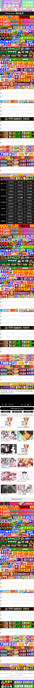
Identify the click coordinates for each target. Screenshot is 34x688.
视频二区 (3, 189)
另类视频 (29, 191)
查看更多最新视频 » (17, 499)
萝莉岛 (29, 210)
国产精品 (11, 182)
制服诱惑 (29, 216)
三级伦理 (11, 188)
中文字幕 (20, 188)
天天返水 (29, 204)
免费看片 (3, 221)
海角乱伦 (20, 216)
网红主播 (20, 182)
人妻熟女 (11, 191)
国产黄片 (11, 213)
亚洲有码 (11, 185)
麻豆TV (20, 207)
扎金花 (20, 204)
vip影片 (5, 411)
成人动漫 (29, 185)
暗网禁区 (11, 216)
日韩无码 (29, 222)
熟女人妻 (20, 213)
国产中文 (11, 219)
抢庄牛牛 (20, 200)
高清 (22, 404)
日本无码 (29, 182)
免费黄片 (29, 213)
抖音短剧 (11, 207)
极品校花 (11, 222)
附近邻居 (11, 194)
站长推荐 (3, 196)
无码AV (3, 208)
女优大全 (20, 210)
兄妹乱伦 (20, 219)
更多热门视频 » (29, 415)
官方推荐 (3, 202)
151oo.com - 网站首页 (14, 13)
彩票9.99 (10, 204)
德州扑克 (29, 200)
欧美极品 (20, 185)
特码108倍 (17, 411)
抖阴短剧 (20, 222)
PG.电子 (28, 411)
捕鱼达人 (11, 200)
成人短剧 (29, 219)
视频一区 (3, 183)
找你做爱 (29, 194)
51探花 (29, 207)
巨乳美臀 (29, 188)
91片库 (11, 210)
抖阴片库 (3, 214)
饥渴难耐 (20, 194)
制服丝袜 (20, 191)
